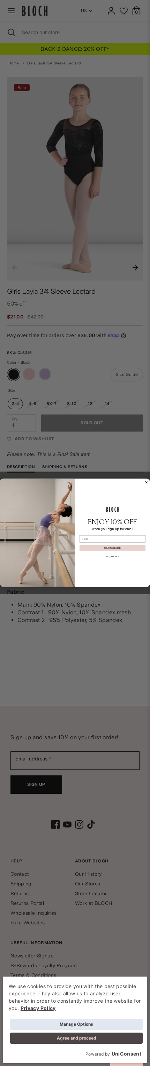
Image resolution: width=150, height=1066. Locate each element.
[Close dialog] (146, 482)
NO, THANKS (112, 556)
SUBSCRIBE (112, 548)
